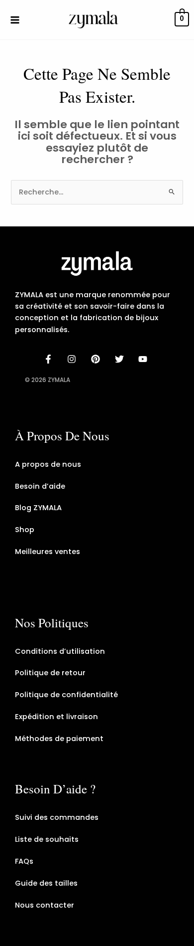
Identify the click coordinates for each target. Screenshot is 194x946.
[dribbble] (121, 359)
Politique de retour (50, 673)
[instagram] (74, 359)
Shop (24, 530)
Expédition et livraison (56, 717)
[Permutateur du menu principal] (15, 19)
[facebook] (50, 359)
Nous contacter (44, 905)
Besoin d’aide (40, 486)
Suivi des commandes (56, 817)
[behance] (97, 359)
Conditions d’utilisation (60, 651)
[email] (144, 359)
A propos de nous (48, 464)
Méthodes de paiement (59, 739)
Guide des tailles (46, 883)
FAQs (24, 861)
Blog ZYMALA (38, 508)
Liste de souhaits (47, 839)
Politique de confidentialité (66, 695)
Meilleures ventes (47, 552)
